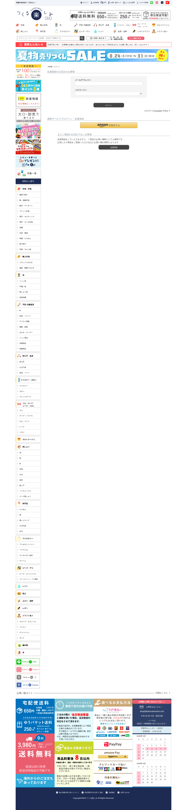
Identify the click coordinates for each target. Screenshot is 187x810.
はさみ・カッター (26, 332)
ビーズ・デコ (84, 31)
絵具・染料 (122, 31)
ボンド (21, 638)
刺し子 (21, 485)
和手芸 (43, 31)
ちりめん (22, 509)
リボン (21, 432)
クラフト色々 (162, 31)
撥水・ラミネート (26, 206)
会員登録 (96, 2)
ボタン (21, 391)
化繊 (21, 227)
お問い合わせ (125, 792)
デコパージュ (24, 632)
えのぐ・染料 (28, 601)
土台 (21, 474)
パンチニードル (25, 491)
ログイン (86, 2)
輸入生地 (43, 25)
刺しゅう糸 (23, 292)
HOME (50, 67)
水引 (21, 531)
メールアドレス (83, 80)
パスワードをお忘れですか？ (157, 111)
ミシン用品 (23, 338)
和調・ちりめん (25, 238)
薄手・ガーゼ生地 (26, 222)
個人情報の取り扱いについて (69, 792)
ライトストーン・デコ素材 (28, 579)
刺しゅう (24, 31)
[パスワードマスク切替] (140, 93)
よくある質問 (130, 2)
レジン (101, 31)
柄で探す (22, 244)
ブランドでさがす (26, 262)
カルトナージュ (163, 25)
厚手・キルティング (26, 217)
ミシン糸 (22, 281)
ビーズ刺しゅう (25, 496)
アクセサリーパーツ (26, 544)
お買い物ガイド (116, 2)
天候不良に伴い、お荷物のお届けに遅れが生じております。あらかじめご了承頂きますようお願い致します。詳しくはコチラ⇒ (98, 45)
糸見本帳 (22, 297)
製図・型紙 (23, 327)
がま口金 (22, 367)
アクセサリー (65, 31)
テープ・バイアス (26, 416)
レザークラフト (144, 31)
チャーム (22, 561)
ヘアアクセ (23, 550)
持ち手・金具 (104, 25)
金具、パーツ (24, 373)
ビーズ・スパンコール (27, 574)
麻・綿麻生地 (24, 200)
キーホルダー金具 (26, 555)
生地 (22, 25)
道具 (21, 480)
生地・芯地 (27, 189)
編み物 (25, 645)
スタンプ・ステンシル (27, 621)
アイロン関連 (24, 321)
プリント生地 (24, 211)
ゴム (21, 410)
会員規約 (112, 792)
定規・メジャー (25, 316)
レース (21, 427)
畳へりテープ (24, 520)
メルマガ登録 (143, 2)
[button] (108, 125)
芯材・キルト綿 (25, 249)
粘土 (24, 593)
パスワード (81, 90)
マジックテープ (25, 397)
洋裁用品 (22, 343)
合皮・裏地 (23, 233)
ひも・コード (24, 421)
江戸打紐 (22, 526)
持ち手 (21, 362)
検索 (104, 2)
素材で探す (23, 195)
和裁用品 (22, 349)
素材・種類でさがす (26, 268)
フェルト (22, 627)
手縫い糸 (22, 286)
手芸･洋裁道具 (85, 25)
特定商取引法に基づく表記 (94, 792)
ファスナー (23, 386)
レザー (25, 608)
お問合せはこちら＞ (154, 707)
